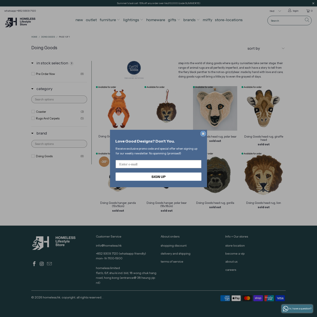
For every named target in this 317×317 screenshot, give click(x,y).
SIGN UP (158, 176)
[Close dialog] (203, 134)
